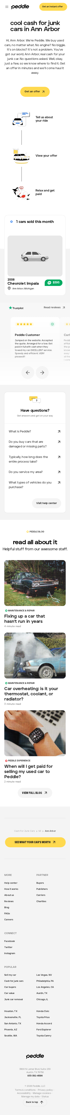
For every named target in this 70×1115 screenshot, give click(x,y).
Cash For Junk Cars (24, 831)
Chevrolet (17, 283)
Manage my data (30, 1097)
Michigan (29, 289)
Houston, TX (10, 1011)
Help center (10, 883)
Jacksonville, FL (12, 1017)
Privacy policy (45, 1090)
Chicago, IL (42, 999)
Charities (41, 901)
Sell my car (10, 975)
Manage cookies (42, 1093)
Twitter (8, 947)
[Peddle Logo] (20, 6)
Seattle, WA (10, 1036)
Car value (9, 993)
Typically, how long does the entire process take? (28, 459)
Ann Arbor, (18, 289)
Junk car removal (13, 999)
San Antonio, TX (12, 1023)
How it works (11, 889)
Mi (40, 831)
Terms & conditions (25, 1090)
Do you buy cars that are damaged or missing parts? (28, 444)
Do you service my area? (26, 472)
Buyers (40, 883)
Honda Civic (42, 1011)
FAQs (7, 913)
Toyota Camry (43, 1036)
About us (9, 895)
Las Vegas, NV (44, 975)
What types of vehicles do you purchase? (30, 485)
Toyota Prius (42, 1017)
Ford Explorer (43, 1030)
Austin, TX (41, 993)
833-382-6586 (35, 1076)
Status (45, 1097)
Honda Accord (44, 1023)
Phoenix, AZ (10, 1030)
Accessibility (24, 1093)
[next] (42, 372)
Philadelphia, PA (45, 981)
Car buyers (10, 987)
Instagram (9, 953)
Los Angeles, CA (45, 987)
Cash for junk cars (13, 981)
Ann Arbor (50, 831)
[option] (35, 341)
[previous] (27, 372)
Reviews (8, 901)
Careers (8, 920)
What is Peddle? (20, 431)
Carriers (40, 895)
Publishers (42, 889)
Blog (6, 907)
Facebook (9, 941)
